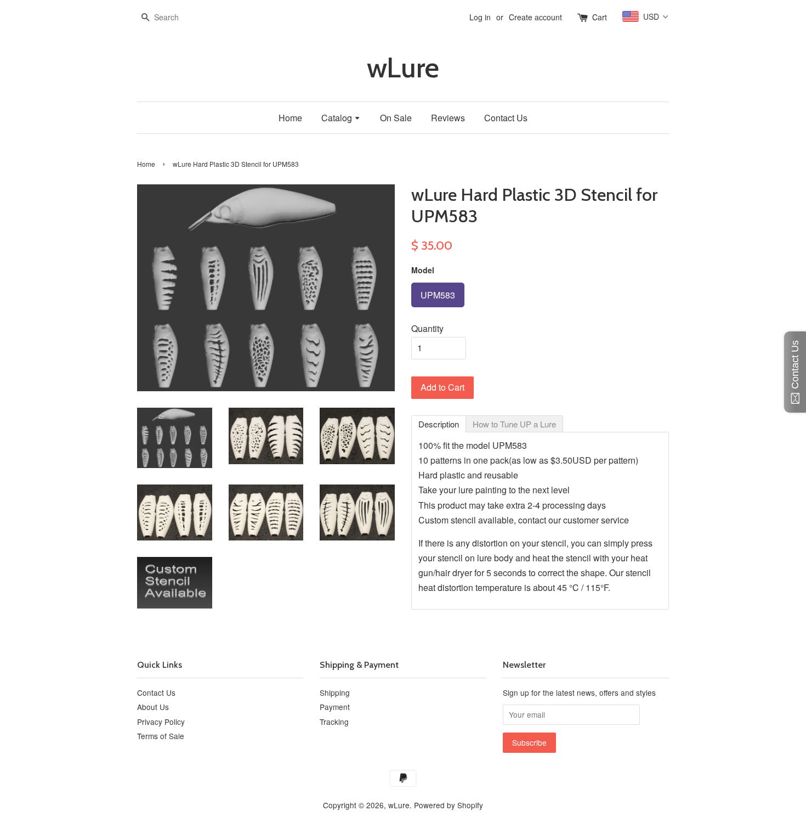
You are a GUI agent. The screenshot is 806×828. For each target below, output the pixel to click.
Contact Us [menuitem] (505, 117)
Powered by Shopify (448, 804)
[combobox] (170, 17)
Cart (599, 17)
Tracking (334, 721)
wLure (403, 68)
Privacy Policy (161, 721)
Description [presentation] (438, 424)
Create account (535, 17)
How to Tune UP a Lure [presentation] (514, 424)
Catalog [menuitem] (336, 117)
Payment (335, 706)
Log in (480, 17)
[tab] (438, 423)
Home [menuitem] (290, 117)
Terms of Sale (160, 735)
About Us (153, 706)
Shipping (335, 692)
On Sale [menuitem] (396, 117)
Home (146, 163)
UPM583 (438, 292)
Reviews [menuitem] (448, 117)
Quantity (427, 328)
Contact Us (156, 692)
